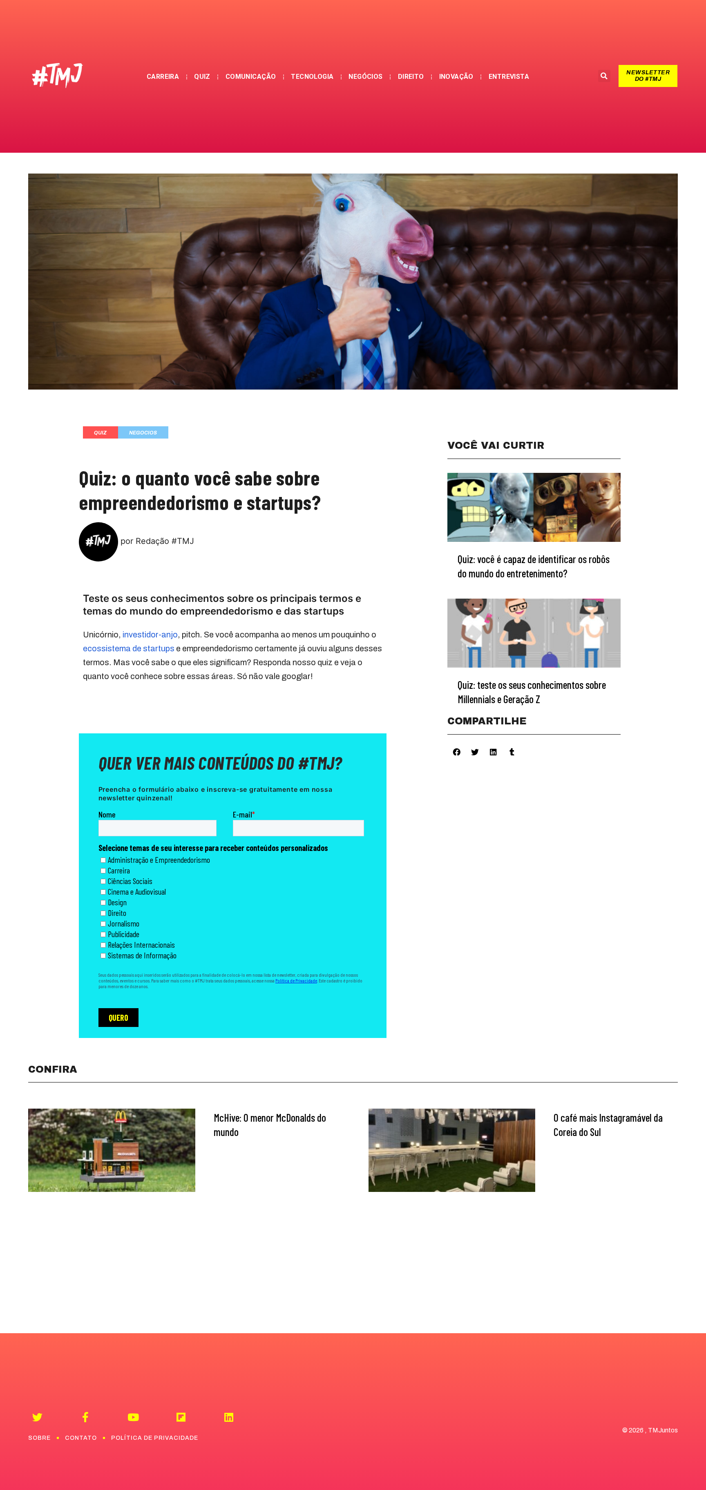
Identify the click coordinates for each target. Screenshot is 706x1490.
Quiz (202, 76)
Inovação (456, 76)
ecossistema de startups (128, 648)
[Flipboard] (181, 1417)
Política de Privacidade (154, 1438)
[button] (648, 76)
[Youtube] (133, 1417)
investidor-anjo (150, 634)
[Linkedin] (228, 1417)
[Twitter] (37, 1417)
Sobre (39, 1438)
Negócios (365, 76)
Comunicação (251, 76)
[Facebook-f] (85, 1417)
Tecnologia (312, 76)
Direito (411, 76)
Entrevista (509, 76)
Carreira (163, 76)
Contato (81, 1438)
